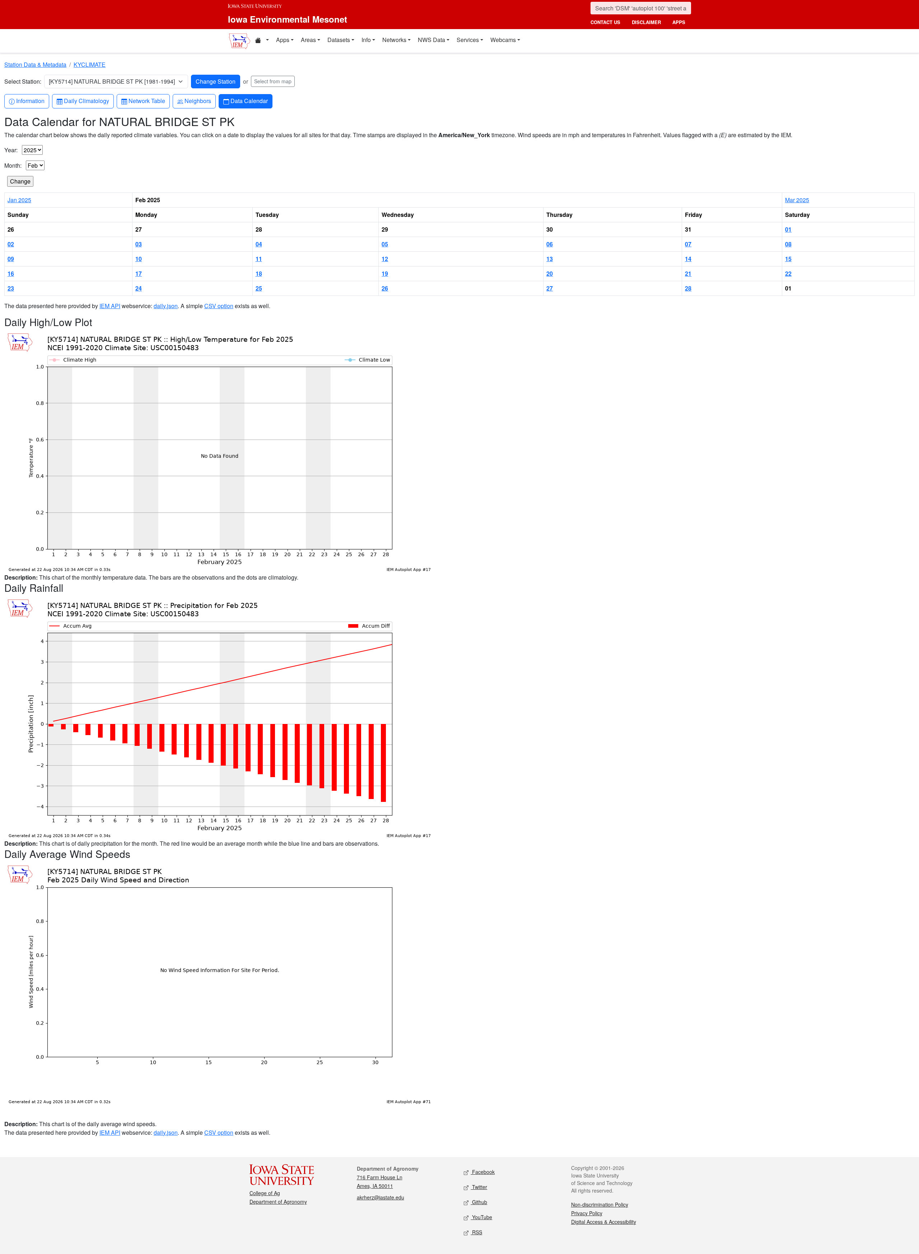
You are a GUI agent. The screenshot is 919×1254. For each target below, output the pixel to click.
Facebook (483, 1171)
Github (479, 1202)
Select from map (272, 81)
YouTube (481, 1217)
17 (138, 273)
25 (259, 288)
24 (138, 288)
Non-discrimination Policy (599, 1204)
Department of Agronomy (278, 1201)
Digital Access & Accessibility (603, 1221)
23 (11, 288)
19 (385, 273)
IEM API (109, 306)
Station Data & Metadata (35, 64)
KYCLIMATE (90, 64)
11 (259, 259)
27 (549, 288)
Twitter (479, 1186)
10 (138, 259)
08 (788, 244)
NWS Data (431, 40)
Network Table (146, 100)
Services (468, 40)
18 (259, 273)
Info (366, 40)
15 (788, 259)
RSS (476, 1232)
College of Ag (264, 1193)
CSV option (218, 306)
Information (30, 100)
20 (549, 273)
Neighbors (197, 100)
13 (549, 259)
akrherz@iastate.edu (380, 1197)
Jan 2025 (19, 200)
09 (11, 259)
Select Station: (22, 81)
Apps (282, 40)
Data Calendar (249, 100)
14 (688, 259)
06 (549, 244)
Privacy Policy (586, 1213)
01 (788, 229)
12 (385, 259)
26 (385, 288)
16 (11, 273)
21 (688, 273)
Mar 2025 (797, 200)
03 (138, 244)
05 (385, 244)
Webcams (503, 40)
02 (11, 244)
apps (678, 22)
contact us (605, 22)
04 (259, 244)
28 (688, 288)
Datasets (338, 40)
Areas (308, 40)
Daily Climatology (86, 100)
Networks (394, 40)
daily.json (166, 306)
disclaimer (646, 22)
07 (688, 244)
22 (788, 273)
